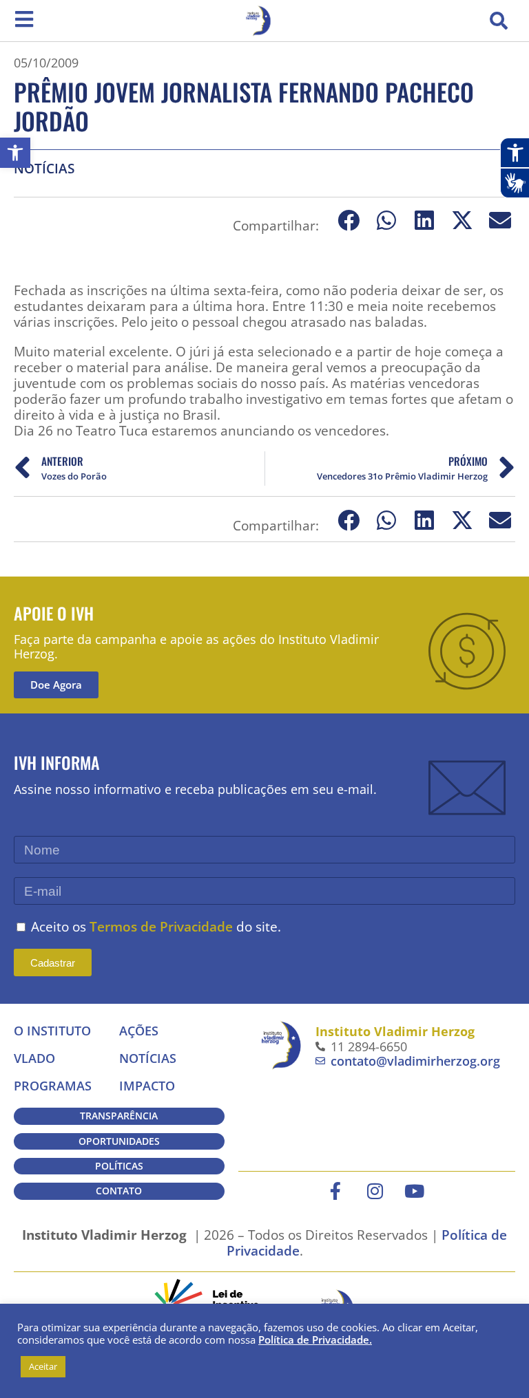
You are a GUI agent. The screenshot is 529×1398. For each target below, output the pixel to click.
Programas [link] (53, 1085)
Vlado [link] (34, 1058)
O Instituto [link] (52, 1030)
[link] (15, 153)
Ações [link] (138, 1030)
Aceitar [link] (43, 1366)
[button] (498, 20)
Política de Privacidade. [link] (315, 1339)
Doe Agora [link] (56, 684)
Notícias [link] (44, 168)
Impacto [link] (147, 1085)
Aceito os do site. (156, 926)
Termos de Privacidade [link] (161, 926)
